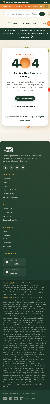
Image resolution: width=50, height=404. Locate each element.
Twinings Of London (9, 309)
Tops (37, 361)
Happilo (34, 355)
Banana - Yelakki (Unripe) (11, 285)
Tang (32, 320)
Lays (36, 359)
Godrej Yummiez (8, 302)
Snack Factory (35, 311)
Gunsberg (18, 377)
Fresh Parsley (35, 285)
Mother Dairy (27, 309)
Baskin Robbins (15, 327)
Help (45, 2)
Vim (9, 380)
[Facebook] (5, 167)
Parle (9, 304)
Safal (42, 377)
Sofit (20, 343)
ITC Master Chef (38, 323)
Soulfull (19, 309)
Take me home (27, 98)
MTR (25, 300)
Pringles (41, 380)
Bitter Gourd (20, 290)
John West (19, 345)
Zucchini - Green (25, 285)
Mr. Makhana (37, 368)
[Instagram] (11, 167)
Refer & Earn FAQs (10, 216)
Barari (24, 298)
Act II (33, 309)
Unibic (21, 339)
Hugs (29, 350)
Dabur (11, 355)
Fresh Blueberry (16, 287)
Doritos (24, 357)
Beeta (5, 377)
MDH (25, 355)
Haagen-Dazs (16, 382)
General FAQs (8, 209)
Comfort (6, 359)
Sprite (32, 302)
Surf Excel (41, 304)
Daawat (27, 377)
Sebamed (34, 329)
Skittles (5, 345)
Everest (42, 373)
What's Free (25, 121)
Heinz (27, 302)
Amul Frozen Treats (29, 361)
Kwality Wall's (20, 366)
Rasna (5, 332)
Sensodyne (26, 311)
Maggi (23, 316)
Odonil (10, 332)
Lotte (33, 300)
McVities (43, 366)
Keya (37, 345)
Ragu (20, 311)
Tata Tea (35, 380)
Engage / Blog (8, 186)
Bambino (19, 373)
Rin (45, 304)
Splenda (29, 327)
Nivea (23, 302)
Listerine (6, 320)
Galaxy (27, 384)
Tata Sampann (18, 355)
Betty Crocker (7, 318)
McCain (11, 375)
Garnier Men (12, 368)
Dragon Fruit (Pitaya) (28, 287)
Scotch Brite (11, 352)
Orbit (20, 323)
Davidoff (24, 336)
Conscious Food (13, 339)
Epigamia (17, 350)
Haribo (11, 320)
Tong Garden (7, 382)
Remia (25, 323)
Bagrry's (5, 348)
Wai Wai (5, 334)
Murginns (31, 307)
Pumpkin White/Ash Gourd (24, 283)
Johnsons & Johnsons (38, 375)
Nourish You (39, 339)
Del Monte (18, 357)
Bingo (32, 384)
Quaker (34, 313)
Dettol (14, 364)
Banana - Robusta (30, 290)
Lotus (33, 350)
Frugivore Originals (37, 117)
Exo (11, 370)
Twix (13, 300)
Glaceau (44, 343)
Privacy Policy (8, 194)
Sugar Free (36, 352)
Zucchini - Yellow (39, 283)
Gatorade (6, 316)
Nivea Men (27, 313)
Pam (37, 300)
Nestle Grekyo (39, 320)
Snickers (5, 373)
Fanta (13, 366)
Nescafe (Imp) (34, 334)
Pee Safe (40, 332)
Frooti (5, 380)
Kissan (9, 366)
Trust (40, 302)
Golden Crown (39, 370)
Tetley (39, 313)
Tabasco (32, 325)
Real (35, 298)
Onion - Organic (30, 292)
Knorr (42, 345)
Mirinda (31, 348)
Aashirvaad (25, 325)
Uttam (15, 348)
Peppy (29, 355)
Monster (24, 307)
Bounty (22, 368)
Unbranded (29, 368)
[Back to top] (44, 400)
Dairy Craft (17, 320)
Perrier (23, 382)
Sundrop (12, 373)
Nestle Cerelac (37, 336)
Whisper (29, 323)
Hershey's (11, 345)
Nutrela (41, 348)
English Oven (42, 329)
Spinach (15, 294)
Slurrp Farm (26, 373)
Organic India (19, 313)
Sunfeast (6, 375)
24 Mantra (26, 345)
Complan (38, 307)
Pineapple (39, 292)
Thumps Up (19, 300)
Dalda (40, 384)
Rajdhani (6, 386)
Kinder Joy (28, 366)
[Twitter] (17, 167)
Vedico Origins (32, 343)
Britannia (29, 380)
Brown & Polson (8, 343)
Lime (8, 292)
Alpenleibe (6, 329)
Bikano (41, 318)
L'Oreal (11, 384)
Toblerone (42, 327)
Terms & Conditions (10, 197)
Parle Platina (30, 382)
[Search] (42, 14)
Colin (39, 343)
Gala (17, 368)
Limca (30, 318)
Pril (17, 311)
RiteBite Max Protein (15, 341)
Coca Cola (24, 350)
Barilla (36, 348)
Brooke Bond (29, 359)
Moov (5, 307)
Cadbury (27, 375)
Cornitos (35, 357)
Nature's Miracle (40, 309)
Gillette (18, 316)
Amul (22, 375)
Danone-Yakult (12, 307)
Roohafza (35, 327)
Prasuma (40, 298)
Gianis (14, 318)
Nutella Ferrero (13, 323)
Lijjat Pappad (26, 320)
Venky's (18, 380)
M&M (36, 384)
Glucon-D (12, 334)
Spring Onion (7, 294)
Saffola (23, 380)
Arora (11, 348)
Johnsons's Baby (19, 359)
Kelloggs (33, 345)
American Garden (8, 325)
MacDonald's (7, 364)
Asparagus (6, 287)
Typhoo (5, 350)
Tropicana (17, 302)
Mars (40, 357)
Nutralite (15, 370)
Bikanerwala (33, 332)
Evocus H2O (37, 341)
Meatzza (23, 327)
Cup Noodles (11, 311)
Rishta (22, 329)
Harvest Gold (15, 329)
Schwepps (6, 336)
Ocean (5, 313)
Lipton (16, 343)
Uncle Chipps (7, 300)
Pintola (29, 357)
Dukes (12, 361)
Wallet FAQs (7, 212)
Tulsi (44, 332)
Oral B (28, 334)
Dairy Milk (43, 311)
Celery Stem (12, 290)
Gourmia (41, 355)
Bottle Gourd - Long (24, 294)
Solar (29, 300)
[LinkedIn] (23, 167)
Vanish (20, 348)
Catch (11, 359)
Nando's (34, 304)
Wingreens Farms (8, 357)
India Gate (36, 366)
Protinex (33, 377)
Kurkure (25, 348)
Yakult (41, 316)
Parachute (31, 364)
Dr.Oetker (20, 318)
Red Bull (12, 316)
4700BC (12, 336)
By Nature (18, 298)
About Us (6, 178)
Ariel (23, 377)
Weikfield (27, 329)
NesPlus (43, 341)
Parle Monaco (34, 373)
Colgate (17, 375)
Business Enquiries (10, 220)
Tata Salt (25, 332)
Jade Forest (18, 361)
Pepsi (21, 370)
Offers (25, 117)
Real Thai (18, 325)
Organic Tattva (27, 352)
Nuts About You (19, 384)
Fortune (5, 341)
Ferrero (30, 336)
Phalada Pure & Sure (32, 316)
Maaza (13, 380)
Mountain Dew (27, 341)
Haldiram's (29, 298)
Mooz (39, 377)
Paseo (19, 307)
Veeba (37, 382)
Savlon (38, 364)
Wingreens (11, 313)
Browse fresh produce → (25, 106)
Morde (32, 339)
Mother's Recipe (25, 304)
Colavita (26, 370)
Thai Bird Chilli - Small (17, 292)
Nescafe (18, 336)
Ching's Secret (17, 332)
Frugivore (19, 352)
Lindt (41, 382)
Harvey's (6, 384)
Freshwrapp (16, 304)
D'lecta (31, 370)
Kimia (25, 318)
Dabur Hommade (22, 364)
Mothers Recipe (20, 334)
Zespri (37, 302)
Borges (11, 350)
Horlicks (41, 300)
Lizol (4, 311)
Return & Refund (9, 190)
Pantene (26, 339)
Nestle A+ (35, 318)
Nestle (5, 368)
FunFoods (10, 377)
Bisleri (25, 343)
